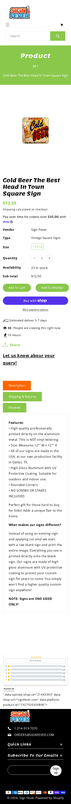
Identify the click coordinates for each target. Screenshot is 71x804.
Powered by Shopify (49, 798)
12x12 (37, 246)
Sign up (55, 770)
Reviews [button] (9, 689)
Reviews (15, 407)
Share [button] (15, 345)
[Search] (57, 36)
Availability (12, 267)
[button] (8, 25)
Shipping (9, 209)
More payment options (35, 309)
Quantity (10, 258)
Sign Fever (39, 230)
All (34, 66)
